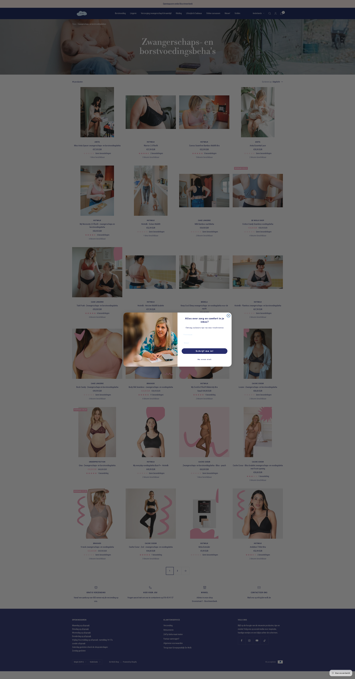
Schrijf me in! (204, 351)
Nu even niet (204, 359)
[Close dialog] (228, 315)
